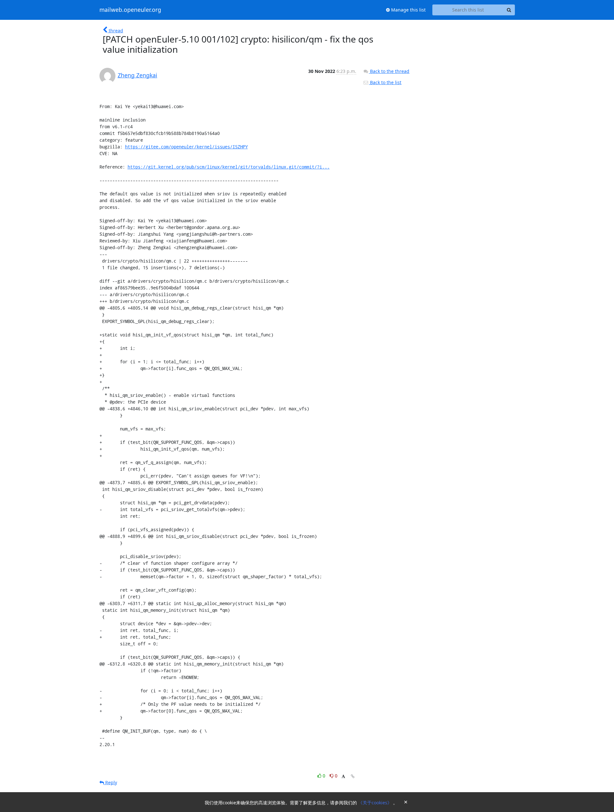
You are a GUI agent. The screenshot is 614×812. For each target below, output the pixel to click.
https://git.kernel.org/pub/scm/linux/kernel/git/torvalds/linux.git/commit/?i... (229, 167)
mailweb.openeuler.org (130, 10)
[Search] (509, 9)
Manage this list (408, 10)
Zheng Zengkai (137, 75)
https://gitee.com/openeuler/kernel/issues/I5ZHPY (186, 147)
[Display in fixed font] (343, 776)
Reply (110, 782)
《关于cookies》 (375, 803)
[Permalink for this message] (352, 776)
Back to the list (385, 82)
